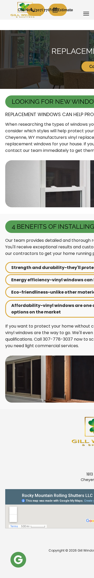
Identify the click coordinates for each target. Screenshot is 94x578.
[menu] (86, 13)
